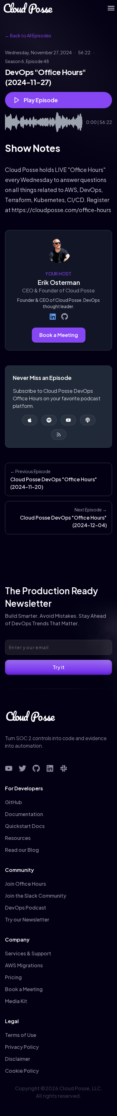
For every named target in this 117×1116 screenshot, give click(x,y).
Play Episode (41, 100)
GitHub (13, 802)
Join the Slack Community (35, 895)
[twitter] (22, 768)
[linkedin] (50, 768)
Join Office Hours (25, 883)
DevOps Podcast (25, 907)
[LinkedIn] (52, 316)
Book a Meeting (58, 335)
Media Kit (16, 1001)
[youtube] (8, 768)
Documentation (24, 814)
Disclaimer (17, 1058)
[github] (36, 768)
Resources (18, 838)
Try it (59, 667)
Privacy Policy (22, 1047)
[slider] (43, 122)
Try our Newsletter (27, 919)
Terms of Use (20, 1035)
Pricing (13, 977)
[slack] (63, 768)
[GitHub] (64, 316)
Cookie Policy (22, 1070)
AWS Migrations (24, 965)
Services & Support (28, 953)
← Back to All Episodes (28, 35)
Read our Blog (22, 849)
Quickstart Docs (25, 826)
